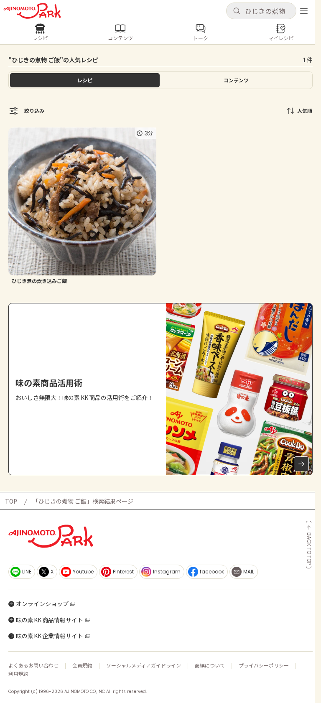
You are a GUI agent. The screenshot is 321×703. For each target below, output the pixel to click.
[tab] (236, 80)
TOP (11, 501)
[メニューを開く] (303, 10)
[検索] (237, 11)
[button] (261, 11)
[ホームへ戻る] (32, 11)
